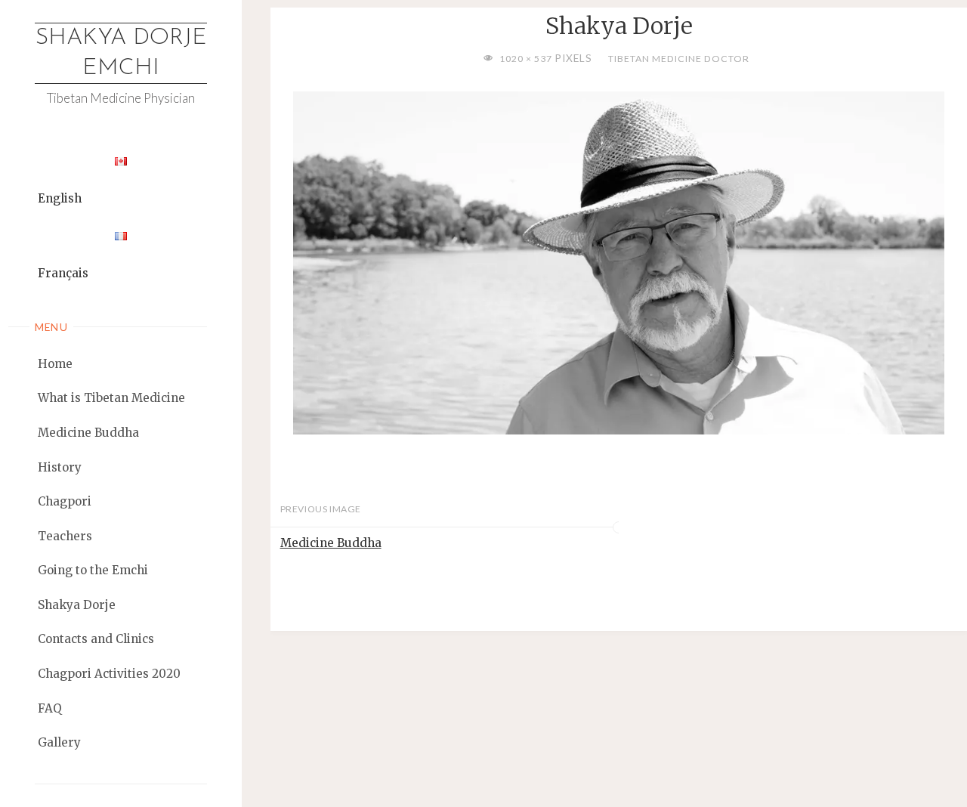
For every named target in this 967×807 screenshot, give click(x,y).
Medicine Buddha (331, 543)
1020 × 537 (527, 58)
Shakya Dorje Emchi (121, 53)
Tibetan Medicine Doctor (678, 58)
